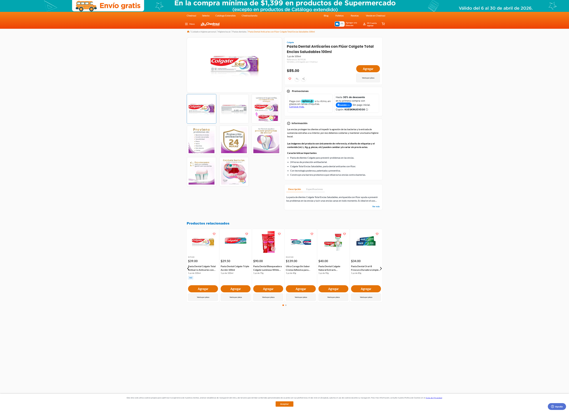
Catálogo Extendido (225, 15)
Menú (192, 24)
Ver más (376, 206)
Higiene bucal (224, 31)
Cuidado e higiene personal (203, 31)
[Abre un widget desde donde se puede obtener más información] (557, 407)
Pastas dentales (239, 31)
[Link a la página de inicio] (188, 32)
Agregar (368, 68)
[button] (188, 268)
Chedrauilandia (249, 15)
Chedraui (191, 15)
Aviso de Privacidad (434, 398)
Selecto (206, 15)
